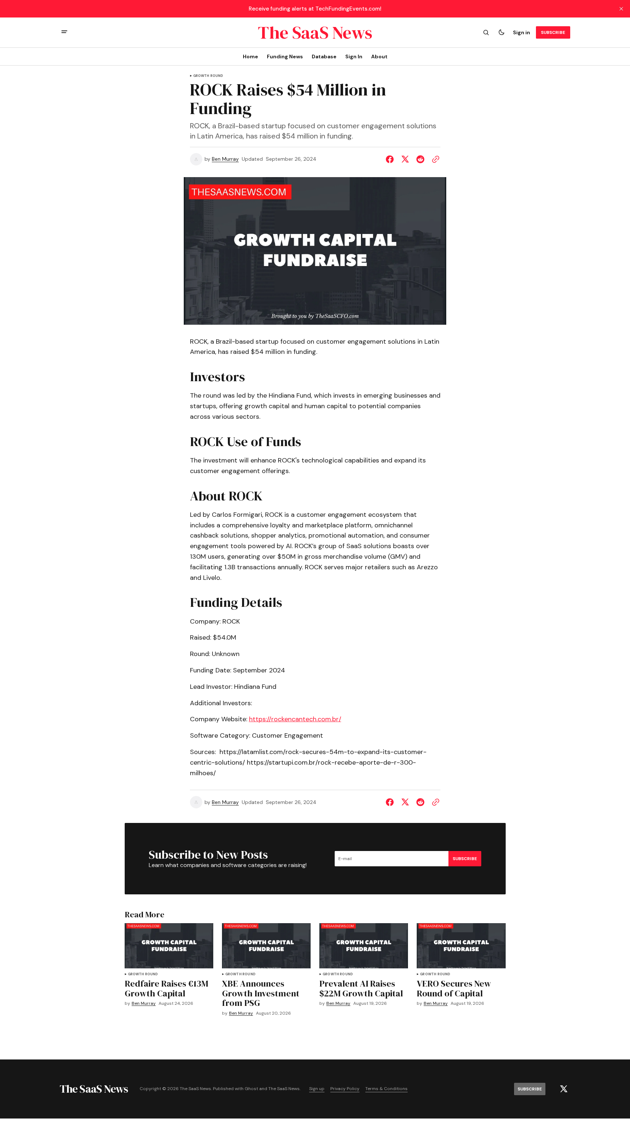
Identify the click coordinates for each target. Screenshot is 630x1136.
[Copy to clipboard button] (434, 159)
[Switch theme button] (501, 32)
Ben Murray (225, 159)
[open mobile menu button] (64, 32)
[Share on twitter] (405, 159)
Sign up (316, 1088)
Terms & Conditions (386, 1088)
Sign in (521, 32)
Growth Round (208, 76)
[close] (621, 9)
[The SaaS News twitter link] (563, 1089)
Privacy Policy (344, 1088)
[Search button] (486, 32)
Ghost (251, 1088)
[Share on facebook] (391, 159)
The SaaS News (284, 1088)
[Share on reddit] (420, 159)
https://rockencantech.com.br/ (295, 719)
